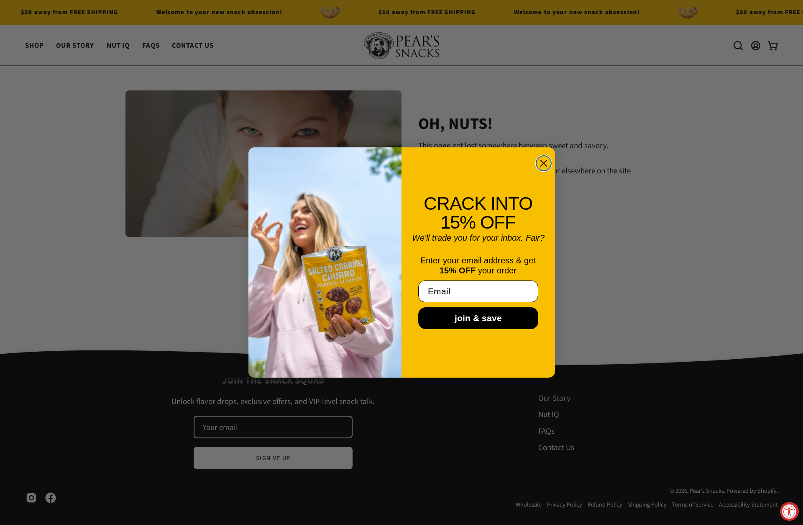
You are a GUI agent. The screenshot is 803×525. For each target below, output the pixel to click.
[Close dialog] (543, 163)
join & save (478, 318)
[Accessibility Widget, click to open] (789, 511)
